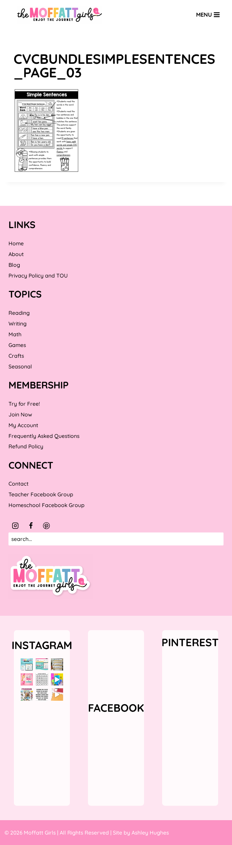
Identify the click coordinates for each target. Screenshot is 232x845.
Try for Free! (24, 403)
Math (15, 334)
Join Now (20, 414)
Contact (18, 483)
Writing (17, 323)
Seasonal (20, 366)
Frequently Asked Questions (44, 436)
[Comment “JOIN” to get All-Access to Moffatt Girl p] (42, 664)
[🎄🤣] (42, 694)
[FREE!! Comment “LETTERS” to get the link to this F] (57, 664)
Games (17, 345)
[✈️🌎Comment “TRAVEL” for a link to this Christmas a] (57, 694)
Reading (19, 312)
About (16, 254)
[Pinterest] (46, 525)
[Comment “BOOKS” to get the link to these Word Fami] (57, 679)
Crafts (16, 355)
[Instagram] (15, 525)
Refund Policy (25, 446)
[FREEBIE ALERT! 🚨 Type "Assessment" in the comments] (42, 679)
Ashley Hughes (150, 832)
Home (16, 243)
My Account (23, 425)
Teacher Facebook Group (40, 494)
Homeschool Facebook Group (46, 505)
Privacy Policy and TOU (38, 275)
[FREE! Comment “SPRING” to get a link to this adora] (27, 694)
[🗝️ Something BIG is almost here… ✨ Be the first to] (27, 679)
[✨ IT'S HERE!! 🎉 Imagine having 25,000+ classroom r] (27, 664)
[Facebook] (31, 525)
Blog (14, 264)
